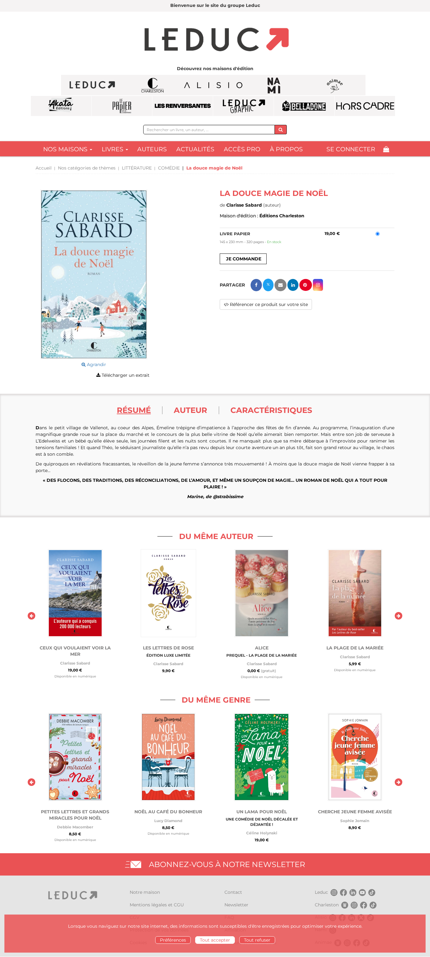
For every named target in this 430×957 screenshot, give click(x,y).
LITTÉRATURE (137, 168)
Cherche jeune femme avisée (355, 812)
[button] (93, 274)
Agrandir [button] (96, 364)
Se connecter (350, 149)
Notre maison (145, 892)
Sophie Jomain (354, 820)
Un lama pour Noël (261, 812)
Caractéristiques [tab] (271, 410)
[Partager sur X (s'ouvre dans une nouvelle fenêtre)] (268, 285)
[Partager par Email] (280, 285)
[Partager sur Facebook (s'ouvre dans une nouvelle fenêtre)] (256, 285)
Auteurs (152, 149)
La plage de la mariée (354, 648)
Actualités (195, 149)
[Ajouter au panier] (243, 258)
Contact (233, 892)
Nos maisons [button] (66, 149)
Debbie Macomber (75, 827)
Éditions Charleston (281, 216)
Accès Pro (242, 149)
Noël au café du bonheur (168, 812)
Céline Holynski (261, 833)
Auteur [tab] (190, 410)
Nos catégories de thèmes (87, 168)
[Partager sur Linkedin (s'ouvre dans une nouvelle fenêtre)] (292, 285)
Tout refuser (257, 940)
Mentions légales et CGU (157, 905)
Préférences (173, 940)
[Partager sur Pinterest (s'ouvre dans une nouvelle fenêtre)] (305, 285)
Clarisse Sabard (244, 205)
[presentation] (31, 616)
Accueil (44, 168)
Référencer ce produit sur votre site (268, 304)
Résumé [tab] (134, 410)
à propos (286, 149)
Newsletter (236, 905)
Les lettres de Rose (168, 648)
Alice (262, 648)
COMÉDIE (169, 168)
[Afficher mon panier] (386, 149)
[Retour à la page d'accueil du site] (215, 40)
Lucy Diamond (168, 820)
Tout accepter (215, 940)
